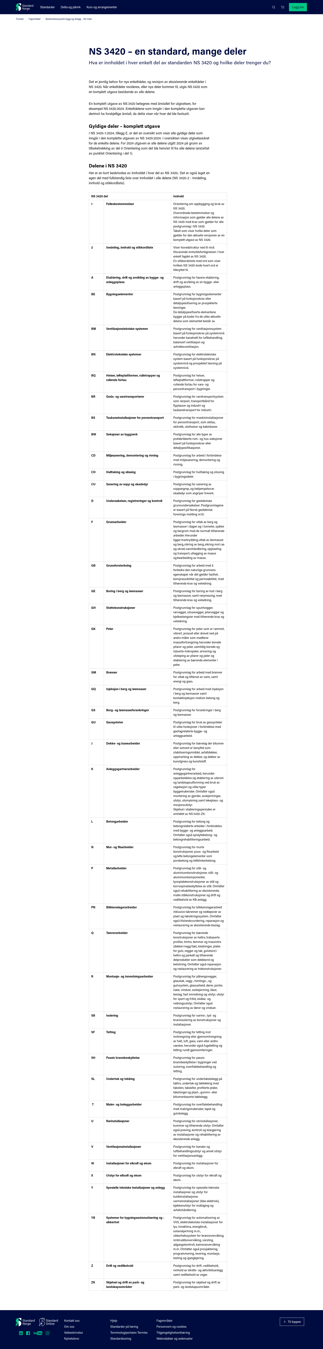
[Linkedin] (21, 1333)
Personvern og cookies (171, 1326)
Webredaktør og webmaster (174, 1338)
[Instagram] (47, 1333)
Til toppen (294, 1322)
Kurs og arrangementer (102, 7)
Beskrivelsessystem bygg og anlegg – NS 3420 (69, 18)
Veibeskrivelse (73, 1332)
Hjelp (113, 1320)
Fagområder (35, 18)
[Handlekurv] (282, 7)
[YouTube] (37, 1333)
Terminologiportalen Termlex (128, 1332)
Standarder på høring (124, 1326)
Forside (20, 18)
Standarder (47, 7)
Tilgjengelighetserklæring (173, 1332)
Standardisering (120, 1338)
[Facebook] (28, 1333)
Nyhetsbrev (71, 1338)
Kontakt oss (72, 1320)
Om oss (69, 1326)
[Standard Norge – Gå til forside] (24, 7)
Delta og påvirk (71, 7)
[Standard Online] (48, 1322)
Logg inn (298, 7)
